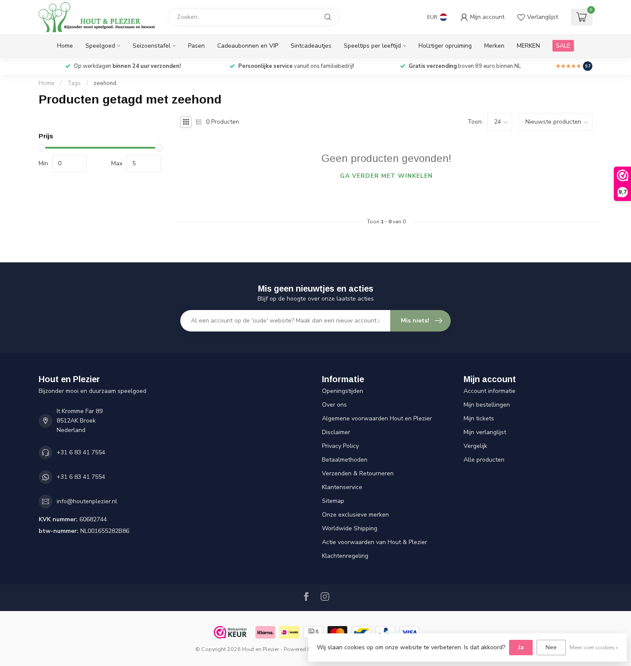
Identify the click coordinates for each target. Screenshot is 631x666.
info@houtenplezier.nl (87, 501)
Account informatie (490, 391)
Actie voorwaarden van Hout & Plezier (374, 542)
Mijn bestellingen (487, 405)
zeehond (105, 83)
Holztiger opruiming (445, 46)
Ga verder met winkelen (386, 176)
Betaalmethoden (344, 460)
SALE (563, 46)
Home (65, 46)
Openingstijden (342, 391)
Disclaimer (336, 432)
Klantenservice (342, 487)
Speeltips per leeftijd (372, 46)
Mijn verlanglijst (485, 432)
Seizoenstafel (151, 46)
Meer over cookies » (594, 647)
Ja (521, 647)
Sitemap (333, 501)
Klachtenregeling (345, 556)
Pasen (196, 46)
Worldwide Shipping (349, 528)
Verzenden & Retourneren (358, 473)
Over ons (334, 405)
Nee (551, 647)
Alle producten (484, 460)
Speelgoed (100, 46)
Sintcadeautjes (311, 46)
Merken (494, 46)
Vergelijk (475, 446)
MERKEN (528, 46)
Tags (74, 83)
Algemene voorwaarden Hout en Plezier (377, 418)
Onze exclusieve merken (355, 515)
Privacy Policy (340, 446)
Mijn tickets (479, 418)
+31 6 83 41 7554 (81, 452)
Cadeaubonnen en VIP (247, 46)
